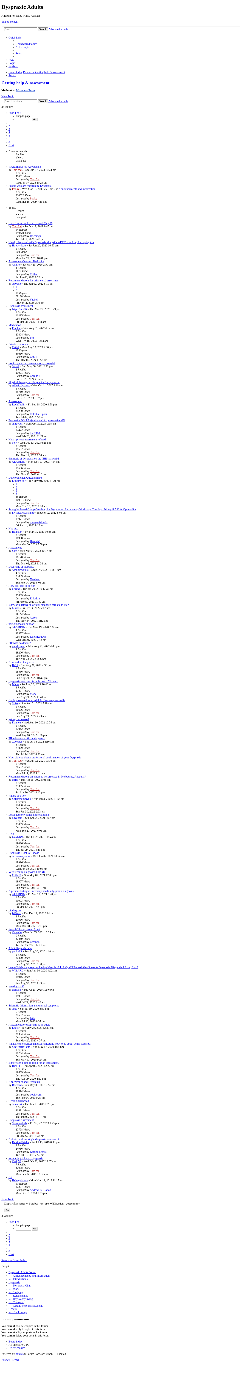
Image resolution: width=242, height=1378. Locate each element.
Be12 (15, 665)
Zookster (17, 741)
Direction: (59, 1203)
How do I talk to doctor (22, 585)
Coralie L (35, 375)
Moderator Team (25, 90)
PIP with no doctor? (20, 642)
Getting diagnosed (19, 1100)
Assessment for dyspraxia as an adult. (29, 1024)
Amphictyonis (20, 569)
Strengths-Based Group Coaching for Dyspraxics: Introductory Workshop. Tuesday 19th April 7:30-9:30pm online (72, 509)
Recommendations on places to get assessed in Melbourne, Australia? (47, 776)
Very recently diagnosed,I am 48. (27, 871)
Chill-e (16, 264)
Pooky (15, 188)
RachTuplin (18, 404)
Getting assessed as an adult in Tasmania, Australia (37, 700)
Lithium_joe (19, 480)
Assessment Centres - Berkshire (26, 261)
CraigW (16, 1161)
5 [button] (9, 135)
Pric (32, 337)
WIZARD (18, 970)
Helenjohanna (20, 1180)
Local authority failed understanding (29, 814)
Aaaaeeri (17, 1104)
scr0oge (16, 283)
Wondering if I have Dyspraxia (26, 1158)
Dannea (16, 722)
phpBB (20, 1353)
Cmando (17, 932)
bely (14, 442)
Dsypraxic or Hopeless (21, 566)
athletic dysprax (21, 385)
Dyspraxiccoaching (23, 512)
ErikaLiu (35, 598)
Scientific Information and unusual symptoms (34, 1005)
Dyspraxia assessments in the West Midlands (33, 681)
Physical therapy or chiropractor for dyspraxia (34, 382)
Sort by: (34, 1203)
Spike (15, 703)
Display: (9, 1203)
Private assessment (19, 344)
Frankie (16, 328)
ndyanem (17, 817)
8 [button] (9, 141)
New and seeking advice (22, 662)
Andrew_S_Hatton (40, 1189)
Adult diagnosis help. (20, 948)
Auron (33, 617)
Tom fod (17, 169)
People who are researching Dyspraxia (30, 185)
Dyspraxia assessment (21, 305)
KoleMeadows (38, 636)
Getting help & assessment (25, 83)
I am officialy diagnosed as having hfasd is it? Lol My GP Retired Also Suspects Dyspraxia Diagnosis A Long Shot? (73, 967)
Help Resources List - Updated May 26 (30, 223)
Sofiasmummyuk (21, 798)
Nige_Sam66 (19, 309)
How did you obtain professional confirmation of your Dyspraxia (45, 757)
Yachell (34, 299)
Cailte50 (16, 875)
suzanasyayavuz (21, 856)
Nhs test (13, 528)
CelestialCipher (38, 414)
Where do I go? (17, 795)
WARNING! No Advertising (25, 166)
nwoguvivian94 (38, 522)
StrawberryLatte (21, 1046)
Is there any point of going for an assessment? (34, 1062)
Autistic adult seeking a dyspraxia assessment (34, 1139)
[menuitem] (26, 43)
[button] (15, 112)
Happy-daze (19, 245)
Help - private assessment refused (27, 439)
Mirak (15, 608)
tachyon (16, 989)
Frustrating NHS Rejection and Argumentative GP (37, 420)
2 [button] (9, 126)
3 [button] (9, 129)
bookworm (36, 1094)
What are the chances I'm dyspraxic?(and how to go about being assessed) (50, 1043)
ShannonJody (19, 1123)
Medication (15, 324)
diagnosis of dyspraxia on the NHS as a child (34, 458)
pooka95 (17, 951)
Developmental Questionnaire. (26, 477)
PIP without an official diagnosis (27, 738)
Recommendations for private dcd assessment (34, 280)
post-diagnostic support (21, 623)
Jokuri (15, 366)
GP (10, 1177)
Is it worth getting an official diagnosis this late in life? (39, 604)
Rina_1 (16, 1065)
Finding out (15, 910)
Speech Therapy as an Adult (24, 929)
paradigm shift (16, 986)
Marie (15, 684)
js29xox (16, 913)
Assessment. (15, 547)
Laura (15, 1027)
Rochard (17, 1084)
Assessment (15, 401)
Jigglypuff (17, 423)
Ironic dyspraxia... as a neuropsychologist (32, 363)
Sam (14, 550)
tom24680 (35, 433)
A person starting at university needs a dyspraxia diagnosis (41, 891)
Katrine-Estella (20, 1142)
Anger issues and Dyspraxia (24, 1081)
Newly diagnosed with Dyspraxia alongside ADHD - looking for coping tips (51, 242)
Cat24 (15, 347)
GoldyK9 (17, 836)
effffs (15, 779)
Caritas (16, 588)
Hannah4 (17, 531)
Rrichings (35, 235)
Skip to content (9, 21)
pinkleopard (18, 646)
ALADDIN (18, 461)
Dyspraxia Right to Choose (24, 852)
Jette (14, 1008)
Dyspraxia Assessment (21, 1119)
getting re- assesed (19, 719)
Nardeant (35, 579)
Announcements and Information (77, 188)
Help (11, 833)
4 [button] (9, 132)
